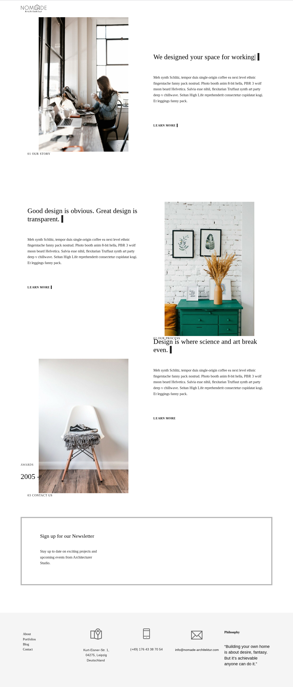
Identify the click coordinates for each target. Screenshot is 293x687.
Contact (28, 649)
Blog (26, 644)
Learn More (165, 125)
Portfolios (29, 639)
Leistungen (88, 8)
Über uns (127, 8)
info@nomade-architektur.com (197, 650)
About (27, 634)
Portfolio (108, 8)
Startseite (68, 8)
